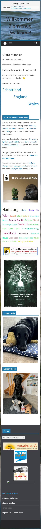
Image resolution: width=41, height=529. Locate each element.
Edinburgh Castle (9, 224)
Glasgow (28, 220)
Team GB (34, 210)
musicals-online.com (10, 498)
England (21, 96)
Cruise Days (33, 224)
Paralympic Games (25, 241)
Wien (22, 128)
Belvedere (23, 233)
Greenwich (34, 216)
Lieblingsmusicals (20, 166)
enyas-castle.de (8, 508)
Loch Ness (13, 238)
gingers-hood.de (8, 503)
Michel (36, 220)
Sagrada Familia (16, 220)
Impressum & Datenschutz (12, 513)
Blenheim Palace (26, 238)
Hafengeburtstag (30, 228)
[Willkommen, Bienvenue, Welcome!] (5, 43)
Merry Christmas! (17, 7)
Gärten (34, 166)
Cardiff (13, 216)
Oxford (26, 216)
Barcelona (13, 128)
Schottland (11, 89)
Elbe (17, 228)
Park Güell (7, 228)
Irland (8, 131)
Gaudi (19, 215)
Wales (33, 103)
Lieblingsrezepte (17, 169)
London (5, 128)
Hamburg (32, 125)
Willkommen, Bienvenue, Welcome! (20, 26)
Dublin (5, 220)
